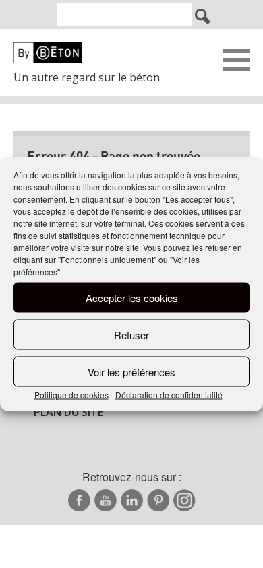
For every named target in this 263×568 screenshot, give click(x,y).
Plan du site (68, 411)
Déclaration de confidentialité (169, 394)
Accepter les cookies (132, 297)
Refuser (131, 334)
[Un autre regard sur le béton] (94, 52)
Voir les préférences (131, 371)
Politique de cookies (71, 394)
